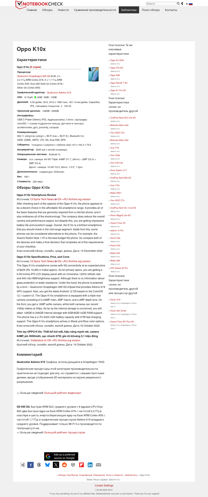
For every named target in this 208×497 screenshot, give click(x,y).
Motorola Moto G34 (119, 125)
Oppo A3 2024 (117, 60)
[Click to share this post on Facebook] (30, 465)
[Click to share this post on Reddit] (64, 465)
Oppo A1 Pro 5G (118, 90)
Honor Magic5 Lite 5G (120, 215)
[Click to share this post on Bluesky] (47, 465)
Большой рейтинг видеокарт (62, 393)
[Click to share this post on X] (56, 465)
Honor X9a (115, 237)
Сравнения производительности (95, 10)
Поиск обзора (151, 10)
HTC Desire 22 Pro (119, 267)
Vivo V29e (115, 155)
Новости (63, 10)
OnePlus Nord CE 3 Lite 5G (123, 207)
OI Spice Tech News (42, 199)
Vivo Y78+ (115, 185)
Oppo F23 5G (116, 67)
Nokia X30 (115, 253)
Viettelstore (36, 340)
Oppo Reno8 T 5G (118, 82)
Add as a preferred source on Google (64, 456)
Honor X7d (115, 299)
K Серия (35, 67)
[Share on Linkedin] (90, 465)
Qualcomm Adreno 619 (59, 92)
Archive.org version (79, 199)
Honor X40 (115, 245)
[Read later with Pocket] (73, 465)
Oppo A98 (115, 75)
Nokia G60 (115, 260)
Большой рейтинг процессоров (64, 432)
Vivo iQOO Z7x (117, 200)
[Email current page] (98, 465)
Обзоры (47, 10)
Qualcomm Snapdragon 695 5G (33, 76)
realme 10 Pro (117, 230)
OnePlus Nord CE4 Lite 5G (123, 117)
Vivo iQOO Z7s (117, 132)
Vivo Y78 (114, 147)
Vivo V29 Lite (116, 162)
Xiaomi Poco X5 (117, 222)
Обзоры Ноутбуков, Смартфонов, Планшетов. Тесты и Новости (90, 474)
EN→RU (63, 199)
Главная (32, 10)
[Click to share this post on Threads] (39, 465)
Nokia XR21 (115, 192)
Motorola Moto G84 (119, 140)
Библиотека (128, 10)
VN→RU (52, 340)
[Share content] (23, 465)
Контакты (171, 10)
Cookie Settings (104, 485)
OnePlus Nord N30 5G (120, 177)
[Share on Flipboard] (81, 465)
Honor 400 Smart (118, 310)
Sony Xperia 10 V (118, 170)
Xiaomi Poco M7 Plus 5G (122, 321)
